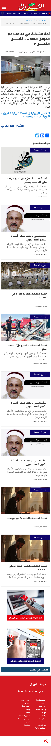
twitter (36, 691)
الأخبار (44, 13)
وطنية (27, 703)
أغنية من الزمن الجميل (40, 729)
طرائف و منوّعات (24, 718)
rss (29, 691)
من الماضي (42, 725)
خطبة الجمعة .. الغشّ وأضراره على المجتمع (28, 568)
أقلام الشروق (41, 700)
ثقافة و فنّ (26, 706)
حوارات (43, 712)
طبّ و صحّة (42, 718)
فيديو (28, 722)
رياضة (44, 715)
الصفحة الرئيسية (43, 20)
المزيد (4, 7)
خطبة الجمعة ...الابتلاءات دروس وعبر (27, 518)
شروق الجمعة (30, 20)
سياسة (27, 725)
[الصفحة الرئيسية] (31, 5)
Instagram (18, 691)
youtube (22, 691)
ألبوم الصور (25, 700)
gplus (26, 691)
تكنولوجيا (42, 706)
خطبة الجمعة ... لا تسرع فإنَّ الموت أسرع (27, 347)
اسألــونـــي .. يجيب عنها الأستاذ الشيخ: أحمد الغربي (29, 238)
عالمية (43, 722)
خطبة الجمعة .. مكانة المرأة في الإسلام (29, 295)
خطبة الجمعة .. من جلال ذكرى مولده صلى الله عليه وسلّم (27, 180)
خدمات (27, 712)
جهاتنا (28, 709)
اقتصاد (43, 703)
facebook (32, 691)
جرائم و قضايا (41, 709)
